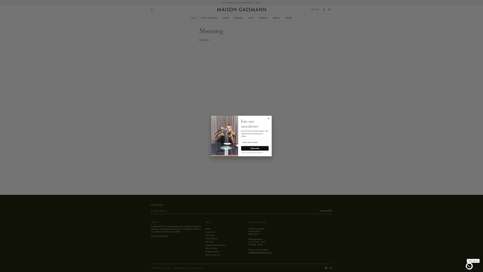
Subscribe (255, 148)
